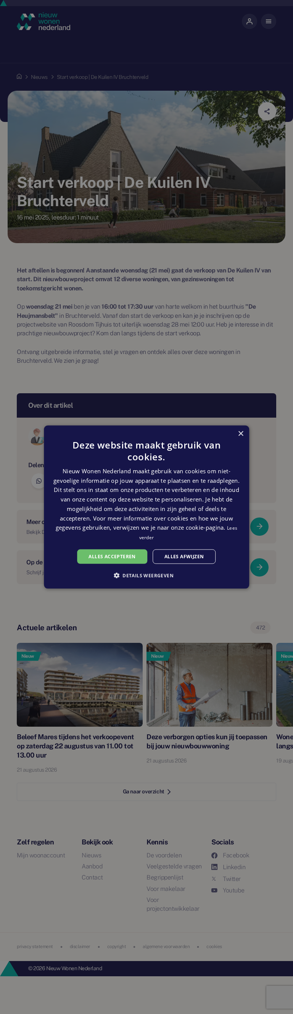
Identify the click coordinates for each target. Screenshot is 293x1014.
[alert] (146, 507)
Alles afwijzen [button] (184, 556)
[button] (146, 575)
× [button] (240, 433)
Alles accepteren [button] (112, 556)
